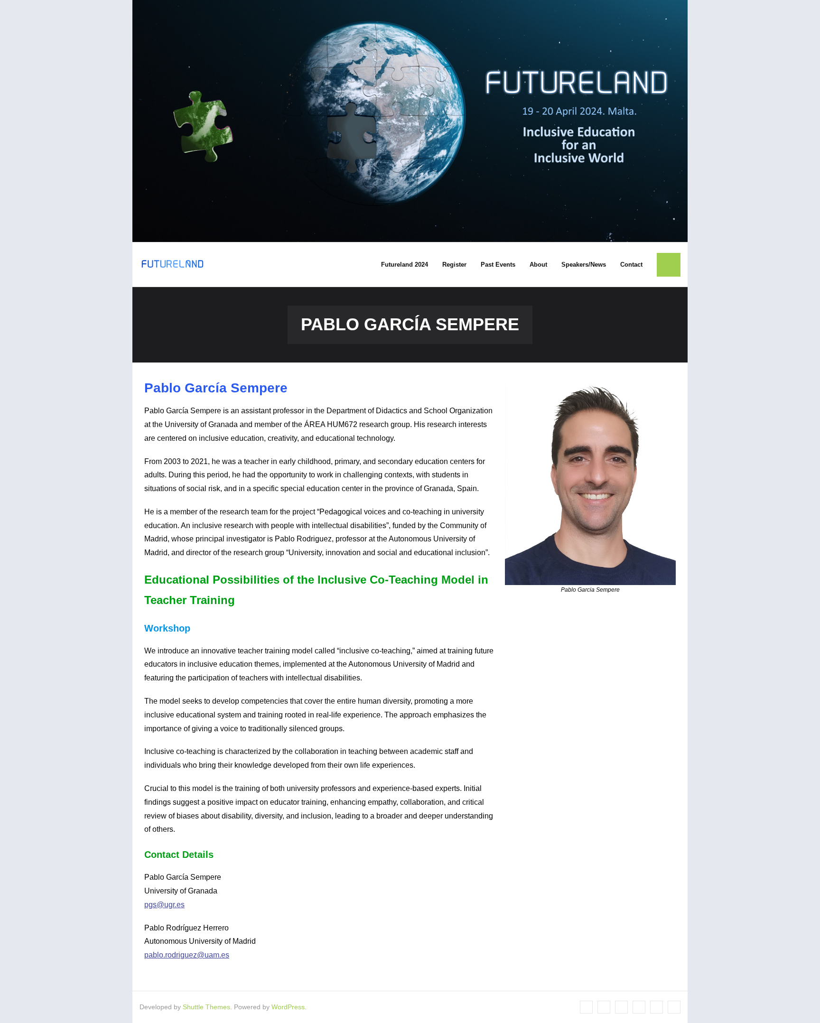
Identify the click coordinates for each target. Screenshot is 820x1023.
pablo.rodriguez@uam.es (186, 955)
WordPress (288, 1007)
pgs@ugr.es (164, 905)
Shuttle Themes (206, 1007)
